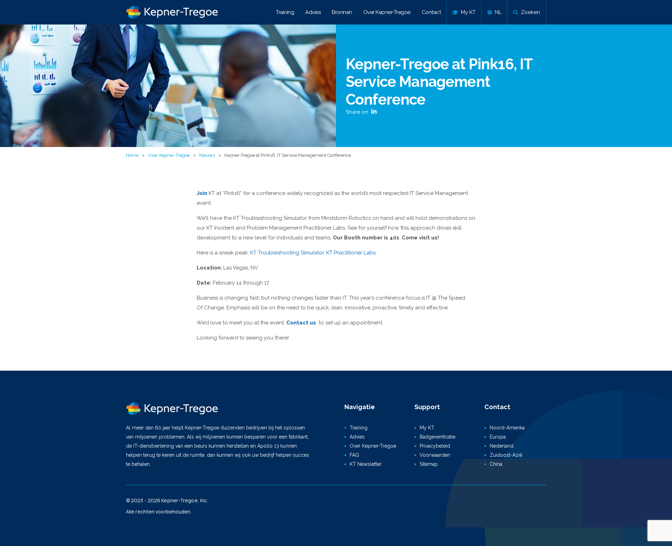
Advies (313, 12)
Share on (358, 112)
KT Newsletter (366, 464)
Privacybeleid (435, 446)
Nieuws (207, 155)
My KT (427, 427)
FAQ (354, 455)
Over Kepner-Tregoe (387, 12)
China (496, 464)
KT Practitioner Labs (351, 253)
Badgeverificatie (437, 437)
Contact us (301, 323)
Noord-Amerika (507, 427)
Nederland (501, 446)
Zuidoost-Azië (506, 455)
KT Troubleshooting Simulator (287, 253)
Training (285, 12)
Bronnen (342, 12)
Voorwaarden (435, 455)
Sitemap (429, 464)
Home (132, 155)
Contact (431, 12)
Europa (498, 437)
